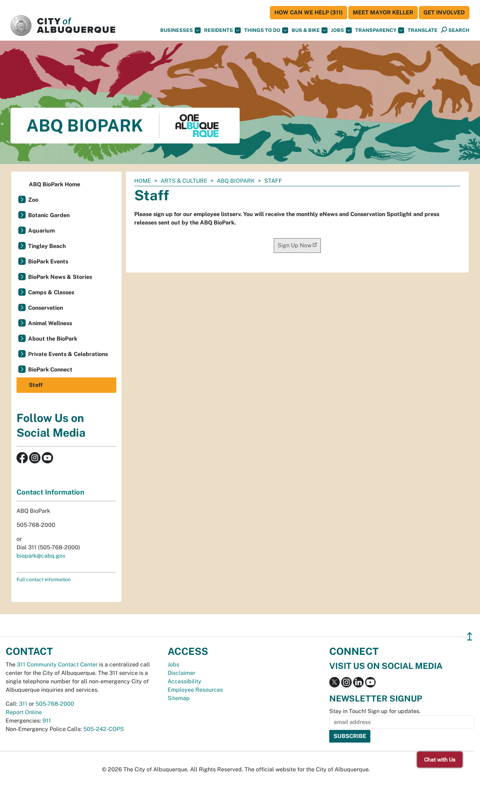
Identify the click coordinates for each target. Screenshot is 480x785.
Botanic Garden (49, 215)
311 (23, 703)
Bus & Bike (306, 30)
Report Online (24, 712)
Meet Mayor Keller (383, 12)
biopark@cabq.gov (41, 555)
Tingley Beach (47, 246)
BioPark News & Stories (60, 277)
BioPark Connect (50, 369)
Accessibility (184, 681)
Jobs (337, 30)
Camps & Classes (51, 292)
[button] (422, 30)
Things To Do (262, 30)
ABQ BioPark (236, 180)
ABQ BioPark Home (54, 184)
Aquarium (41, 230)
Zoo (33, 199)
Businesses (176, 30)
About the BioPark (52, 338)
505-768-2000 (54, 703)
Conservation (45, 307)
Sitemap (179, 698)
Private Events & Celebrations (68, 354)
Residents (218, 30)
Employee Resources (195, 689)
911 (47, 720)
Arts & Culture (184, 180)
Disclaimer (181, 673)
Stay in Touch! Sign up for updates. (375, 711)
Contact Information (50, 492)
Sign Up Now (294, 245)
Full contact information (44, 579)
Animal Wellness (50, 323)
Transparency (375, 30)
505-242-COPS (103, 729)
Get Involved (444, 12)
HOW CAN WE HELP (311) (308, 12)
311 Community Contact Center (57, 664)
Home (142, 180)
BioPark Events (48, 261)
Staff (36, 385)
